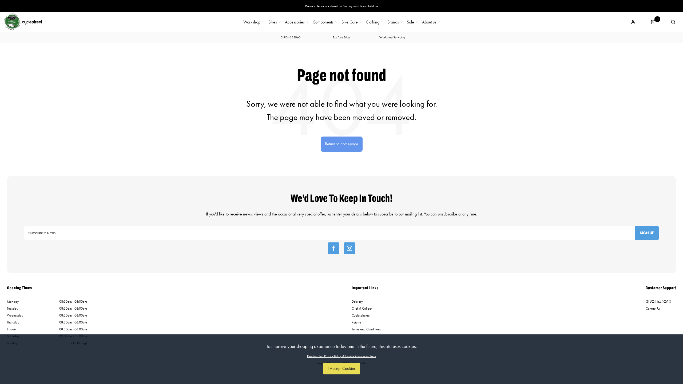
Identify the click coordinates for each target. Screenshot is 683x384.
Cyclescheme (361, 315)
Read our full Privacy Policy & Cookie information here (341, 356)
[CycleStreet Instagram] (349, 248)
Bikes (272, 22)
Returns (357, 322)
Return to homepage (341, 143)
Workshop (251, 22)
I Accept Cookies (342, 368)
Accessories (295, 22)
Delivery (357, 301)
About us (429, 22)
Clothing (372, 22)
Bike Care (350, 22)
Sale (410, 22)
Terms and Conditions (366, 329)
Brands (393, 22)
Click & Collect (362, 308)
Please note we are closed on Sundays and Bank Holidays (341, 6)
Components (323, 22)
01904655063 (658, 301)
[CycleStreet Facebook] (333, 248)
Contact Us (653, 308)
